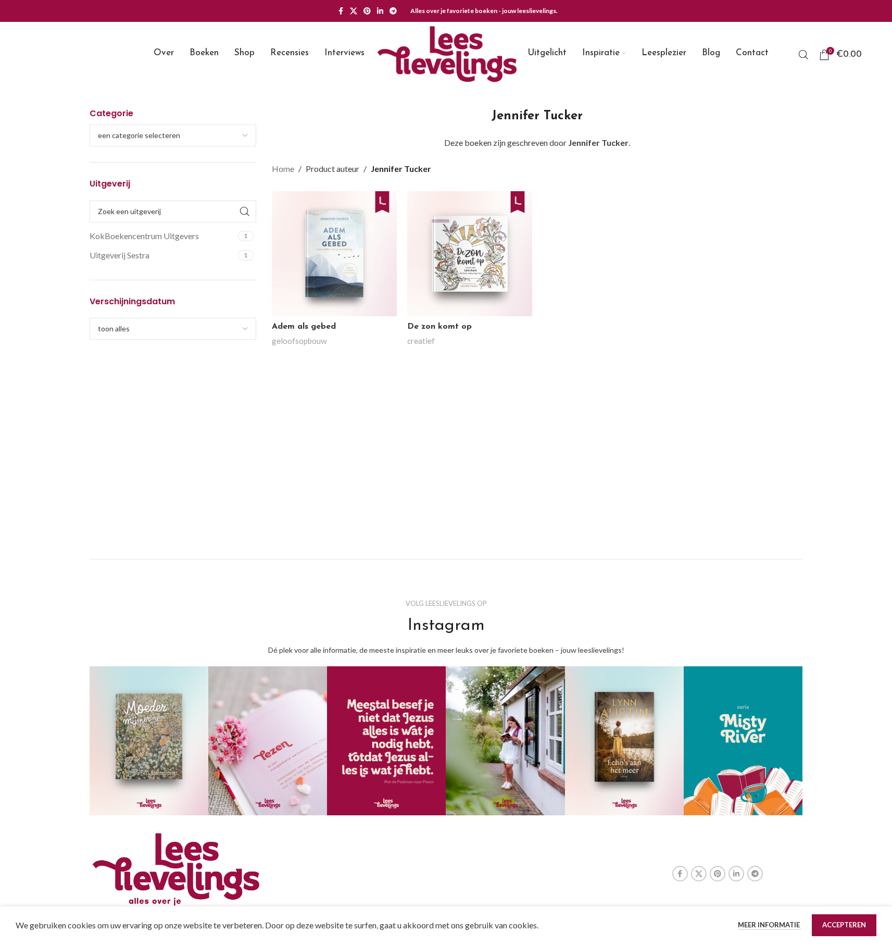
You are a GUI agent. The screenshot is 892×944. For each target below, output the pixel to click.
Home (283, 168)
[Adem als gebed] (334, 253)
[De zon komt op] (469, 253)
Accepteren (844, 925)
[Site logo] (446, 53)
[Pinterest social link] (367, 11)
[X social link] (353, 11)
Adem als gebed (304, 326)
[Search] (803, 54)
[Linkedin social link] (380, 11)
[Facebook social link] (340, 11)
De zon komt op (439, 326)
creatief (421, 340)
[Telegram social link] (393, 11)
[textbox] (173, 135)
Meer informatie (769, 925)
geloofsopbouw (299, 340)
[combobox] (173, 135)
